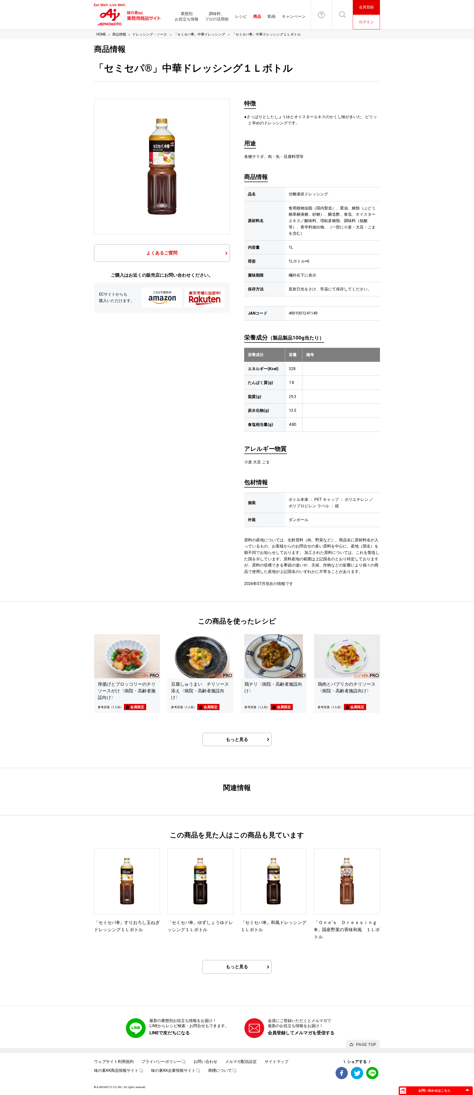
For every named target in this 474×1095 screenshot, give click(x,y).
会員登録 (366, 7)
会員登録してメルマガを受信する (301, 1032)
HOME (101, 34)
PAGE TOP (366, 1044)
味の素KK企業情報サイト (173, 1070)
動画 (272, 16)
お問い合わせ (321, 15)
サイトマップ (276, 1061)
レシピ (241, 16)
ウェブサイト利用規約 (114, 1061)
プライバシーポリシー (161, 1061)
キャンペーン (294, 16)
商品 (257, 16)
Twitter (357, 1073)
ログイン (366, 22)
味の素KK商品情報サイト (116, 1070)
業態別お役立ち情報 (186, 16)
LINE (372, 1073)
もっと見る (237, 739)
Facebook (342, 1073)
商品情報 (119, 34)
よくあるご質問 (162, 252)
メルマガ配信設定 (241, 1061)
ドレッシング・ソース (150, 34)
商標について (220, 1070)
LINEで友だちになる (169, 1032)
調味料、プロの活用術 (217, 16)
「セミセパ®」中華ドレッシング (200, 34)
